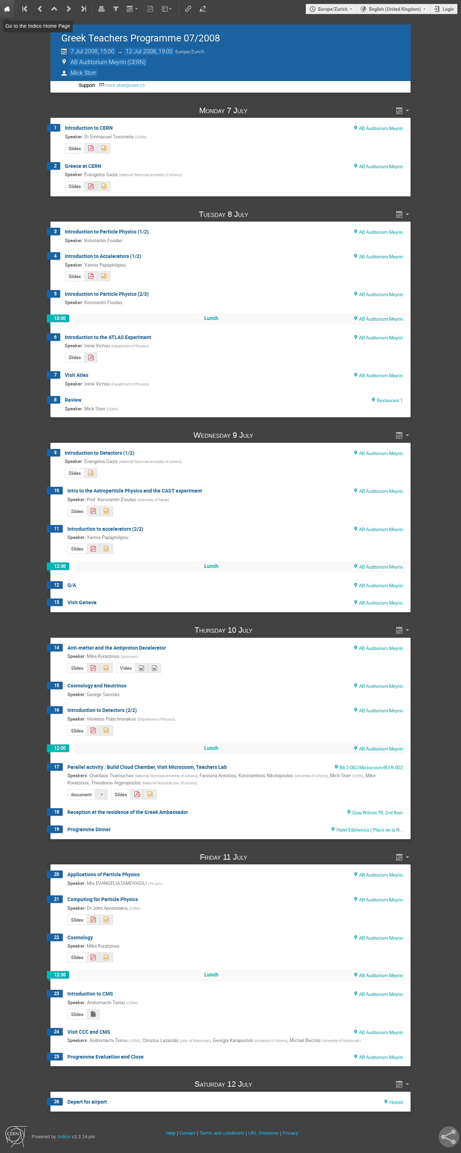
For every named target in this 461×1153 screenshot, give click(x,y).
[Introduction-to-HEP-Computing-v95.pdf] (93, 919)
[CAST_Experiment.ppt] (106, 511)
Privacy (291, 1133)
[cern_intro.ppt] (103, 148)
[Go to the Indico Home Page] (7, 9)
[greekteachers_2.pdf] (93, 548)
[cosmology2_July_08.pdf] (93, 957)
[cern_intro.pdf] (90, 148)
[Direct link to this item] (258, 110)
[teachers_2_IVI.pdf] (90, 357)
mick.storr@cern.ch (125, 85)
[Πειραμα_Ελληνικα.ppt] (93, 1014)
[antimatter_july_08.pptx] (106, 668)
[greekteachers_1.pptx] (103, 276)
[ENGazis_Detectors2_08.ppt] (106, 730)
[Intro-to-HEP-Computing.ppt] (106, 919)
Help (170, 1133)
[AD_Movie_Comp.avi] (141, 668)
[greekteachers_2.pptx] (106, 548)
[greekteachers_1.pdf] (90, 276)
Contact (187, 1133)
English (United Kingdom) (395, 9)
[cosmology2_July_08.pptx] (106, 957)
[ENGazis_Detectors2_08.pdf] (93, 730)
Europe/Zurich (333, 9)
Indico (64, 1137)
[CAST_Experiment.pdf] (93, 511)
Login (448, 9)
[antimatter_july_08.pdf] (93, 668)
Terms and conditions (222, 1133)
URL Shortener (263, 1133)
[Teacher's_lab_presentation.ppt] (149, 794)
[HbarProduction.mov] (154, 668)
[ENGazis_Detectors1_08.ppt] (90, 473)
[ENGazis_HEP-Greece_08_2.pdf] (90, 186)
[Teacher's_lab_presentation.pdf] (136, 794)
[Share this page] (449, 1137)
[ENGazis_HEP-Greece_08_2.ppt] (103, 186)
